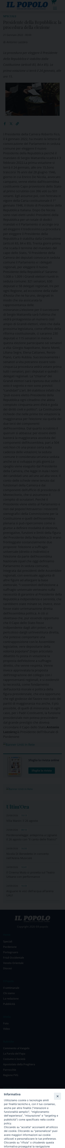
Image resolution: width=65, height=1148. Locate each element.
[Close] (57, 1096)
